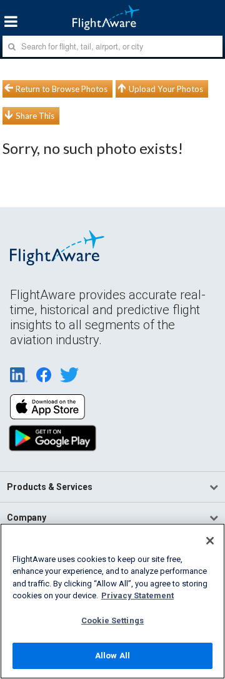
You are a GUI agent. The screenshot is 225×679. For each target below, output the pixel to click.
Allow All (112, 655)
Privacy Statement (137, 595)
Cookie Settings (112, 620)
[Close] (210, 540)
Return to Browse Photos (62, 89)
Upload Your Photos (166, 89)
